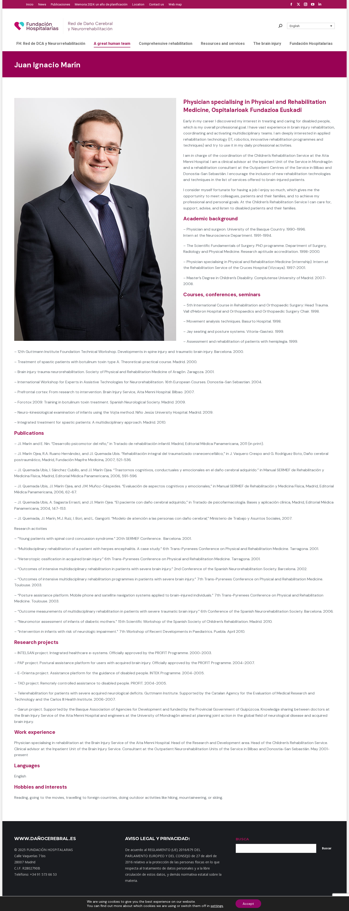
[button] (311, 26)
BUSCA (242, 839)
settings (217, 906)
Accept (248, 904)
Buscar (326, 848)
